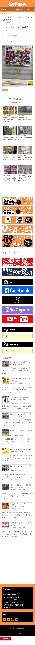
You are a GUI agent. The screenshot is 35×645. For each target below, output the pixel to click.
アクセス (26, 9)
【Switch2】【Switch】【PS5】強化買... (20, 432)
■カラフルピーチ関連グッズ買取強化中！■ (20, 524)
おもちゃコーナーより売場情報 (19, 362)
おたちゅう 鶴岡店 (17, 633)
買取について (4, 9)
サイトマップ (12, 628)
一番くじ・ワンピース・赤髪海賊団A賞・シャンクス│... (20, 486)
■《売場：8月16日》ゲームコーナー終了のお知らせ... (20, 380)
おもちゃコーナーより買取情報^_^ (20, 414)
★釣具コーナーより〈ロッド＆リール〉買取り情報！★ (20, 505)
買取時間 (11, 9)
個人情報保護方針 (21, 628)
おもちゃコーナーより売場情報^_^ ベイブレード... (20, 467)
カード (5, 90)
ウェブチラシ (19, 9)
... (16, 636)
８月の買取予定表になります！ (19, 397)
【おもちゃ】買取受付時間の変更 (20, 449)
